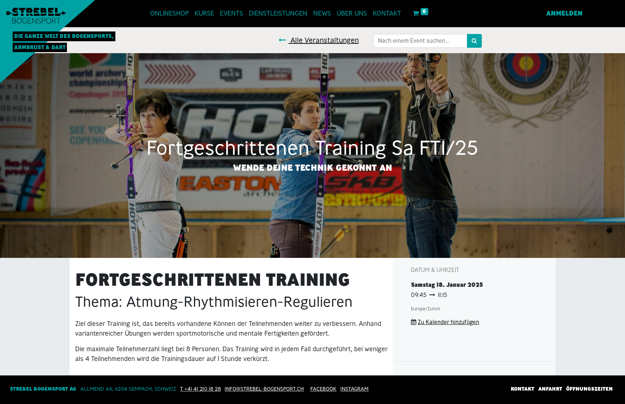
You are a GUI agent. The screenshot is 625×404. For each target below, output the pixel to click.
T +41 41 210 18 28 (200, 389)
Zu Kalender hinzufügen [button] (448, 322)
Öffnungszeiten (589, 389)
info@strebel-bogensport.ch (264, 389)
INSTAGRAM (354, 389)
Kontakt (522, 389)
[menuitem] (169, 13)
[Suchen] (474, 41)
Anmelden (564, 13)
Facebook (323, 389)
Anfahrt (550, 389)
